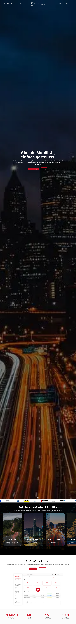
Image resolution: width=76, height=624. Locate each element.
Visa (21, 3)
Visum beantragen (33, 169)
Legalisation (49, 3)
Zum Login (44, 169)
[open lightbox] (38, 590)
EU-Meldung (43, 3)
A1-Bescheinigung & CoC (35, 4)
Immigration (26, 3)
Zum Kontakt (42, 569)
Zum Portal (33, 569)
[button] (2, 461)
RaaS (55, 3)
